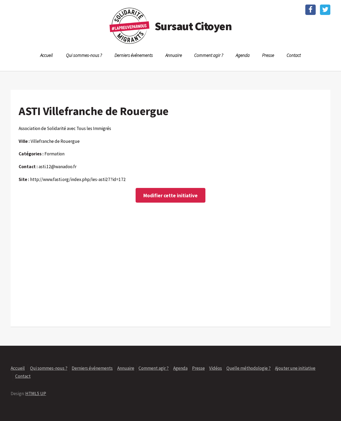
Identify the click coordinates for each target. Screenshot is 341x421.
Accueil (46, 55)
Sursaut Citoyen (193, 26)
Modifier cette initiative (170, 195)
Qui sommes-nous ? (84, 55)
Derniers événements (134, 55)
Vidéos (215, 368)
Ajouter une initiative (295, 368)
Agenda (243, 55)
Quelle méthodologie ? (248, 368)
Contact (294, 55)
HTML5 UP (35, 393)
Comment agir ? (208, 55)
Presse (268, 55)
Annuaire (173, 55)
